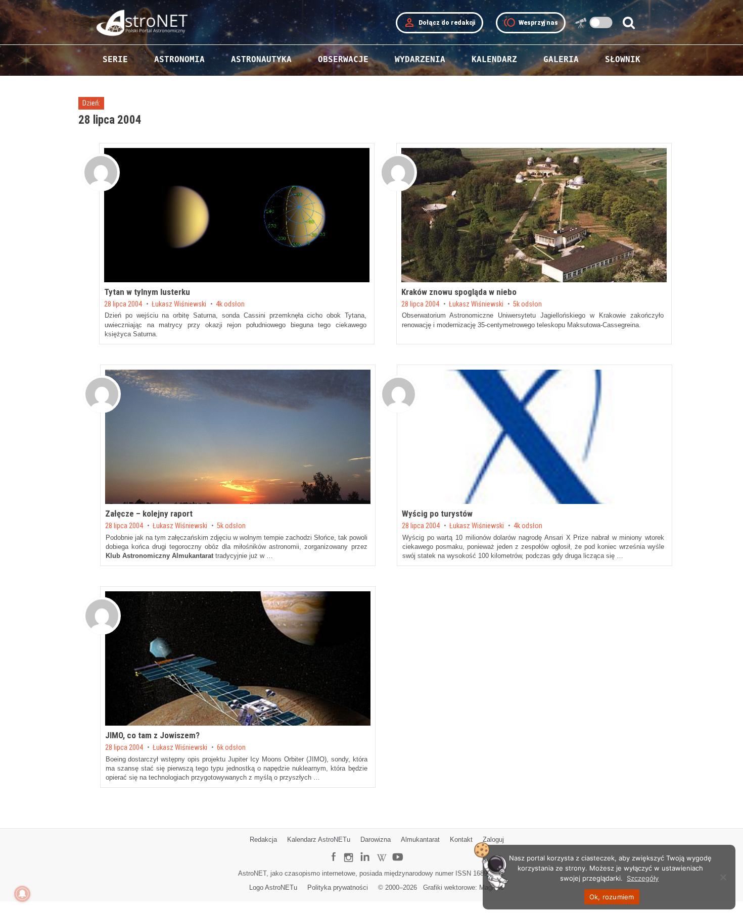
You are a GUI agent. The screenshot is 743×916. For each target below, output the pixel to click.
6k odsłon (231, 747)
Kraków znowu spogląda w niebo (459, 292)
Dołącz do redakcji (439, 23)
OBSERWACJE (343, 59)
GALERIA (561, 59)
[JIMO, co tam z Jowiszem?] (237, 658)
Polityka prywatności (337, 887)
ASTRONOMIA (179, 59)
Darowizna (375, 839)
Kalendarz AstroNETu (318, 839)
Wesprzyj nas (530, 23)
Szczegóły (643, 878)
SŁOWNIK (622, 59)
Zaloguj (493, 839)
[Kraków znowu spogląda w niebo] (534, 215)
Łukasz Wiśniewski (179, 304)
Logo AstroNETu (273, 887)
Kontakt (461, 839)
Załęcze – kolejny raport (149, 513)
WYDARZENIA (420, 59)
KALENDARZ (494, 59)
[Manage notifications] (22, 894)
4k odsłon (230, 304)
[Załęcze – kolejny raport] (237, 437)
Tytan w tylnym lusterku (147, 292)
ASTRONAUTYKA (261, 59)
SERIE (115, 59)
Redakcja (263, 839)
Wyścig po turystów (437, 513)
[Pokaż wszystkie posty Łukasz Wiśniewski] (101, 172)
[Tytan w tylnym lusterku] (236, 215)
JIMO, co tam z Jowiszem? (152, 735)
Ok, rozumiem (611, 897)
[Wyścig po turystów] (534, 437)
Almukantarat (420, 839)
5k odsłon (527, 304)
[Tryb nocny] (601, 22)
